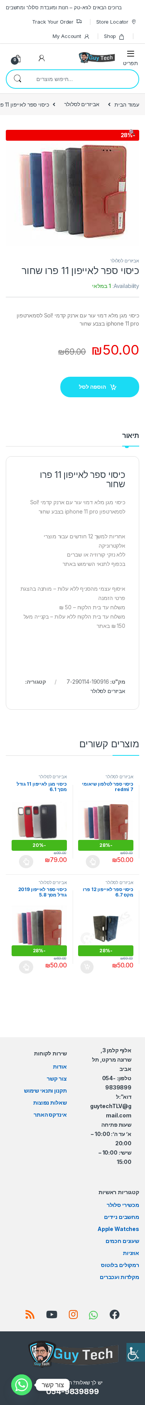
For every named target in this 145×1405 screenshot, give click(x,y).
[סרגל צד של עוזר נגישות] (135, 1352)
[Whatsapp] (21, 1384)
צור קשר (57, 1078)
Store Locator (112, 22)
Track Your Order (52, 22)
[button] (72, 132)
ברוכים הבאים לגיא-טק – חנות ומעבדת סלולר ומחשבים (64, 7)
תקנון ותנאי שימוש (45, 1090)
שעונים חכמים (122, 1241)
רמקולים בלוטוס (120, 1265)
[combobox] (83, 79)
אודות (60, 1066)
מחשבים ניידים (121, 1217)
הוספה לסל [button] (85, 967)
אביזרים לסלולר (81, 104)
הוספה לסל (92, 386)
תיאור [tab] (130, 436)
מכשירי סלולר (123, 1205)
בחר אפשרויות (89, 861)
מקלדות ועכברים (119, 1277)
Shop (110, 36)
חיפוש (17, 79)
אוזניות (131, 1253)
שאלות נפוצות (50, 1102)
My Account (67, 36)
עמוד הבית (126, 104)
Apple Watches (118, 1229)
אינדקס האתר (50, 1114)
